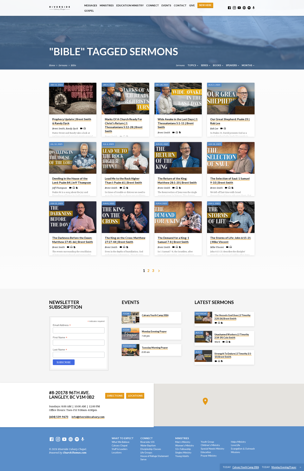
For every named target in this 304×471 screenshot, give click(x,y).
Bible (73, 65)
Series (204, 65)
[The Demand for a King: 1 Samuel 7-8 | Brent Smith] (178, 217)
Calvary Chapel (119, 445)
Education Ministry (130, 5)
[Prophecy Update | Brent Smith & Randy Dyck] (72, 98)
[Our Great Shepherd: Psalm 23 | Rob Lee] (230, 98)
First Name (60, 337)
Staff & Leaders (119, 449)
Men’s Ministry (182, 442)
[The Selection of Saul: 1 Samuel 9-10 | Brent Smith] (230, 158)
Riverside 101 (147, 442)
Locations (135, 395)
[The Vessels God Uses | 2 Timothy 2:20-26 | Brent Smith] (203, 318)
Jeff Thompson (59, 188)
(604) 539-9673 (58, 416)
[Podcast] (253, 8)
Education (206, 452)
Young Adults (182, 456)
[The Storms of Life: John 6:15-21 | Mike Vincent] (230, 217)
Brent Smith (58, 128)
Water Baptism (148, 445)
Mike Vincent (217, 247)
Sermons (63, 65)
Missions (235, 452)
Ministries (107, 5)
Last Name (60, 349)
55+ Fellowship (183, 449)
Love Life (235, 445)
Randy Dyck (72, 128)
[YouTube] (239, 8)
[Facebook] (229, 8)
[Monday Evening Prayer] (130, 334)
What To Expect (123, 438)
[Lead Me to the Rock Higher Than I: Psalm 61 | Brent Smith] (125, 158)
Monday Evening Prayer (154, 331)
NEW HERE (205, 5)
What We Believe (120, 442)
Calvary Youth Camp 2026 (155, 315)
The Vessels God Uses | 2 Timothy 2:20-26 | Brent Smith (232, 317)
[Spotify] (249, 8)
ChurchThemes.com (74, 452)
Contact (180, 5)
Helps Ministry (238, 441)
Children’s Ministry (210, 445)
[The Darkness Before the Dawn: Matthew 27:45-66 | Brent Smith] (72, 217)
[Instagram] (234, 8)
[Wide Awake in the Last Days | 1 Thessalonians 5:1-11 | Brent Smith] (178, 98)
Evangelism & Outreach (243, 448)
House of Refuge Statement (154, 456)
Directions (114, 395)
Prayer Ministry (209, 455)
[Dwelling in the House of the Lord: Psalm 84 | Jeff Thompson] (72, 158)
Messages (90, 5)
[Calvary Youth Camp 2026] (130, 318)
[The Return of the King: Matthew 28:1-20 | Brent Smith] (178, 158)
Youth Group (207, 441)
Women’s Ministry (184, 445)
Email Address (62, 325)
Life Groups (146, 452)
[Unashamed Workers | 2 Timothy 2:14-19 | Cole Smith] (203, 337)
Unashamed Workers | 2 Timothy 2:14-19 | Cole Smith (231, 336)
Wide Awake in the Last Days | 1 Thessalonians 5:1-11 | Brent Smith (178, 123)
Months (247, 65)
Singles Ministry (183, 452)
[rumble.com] (244, 8)
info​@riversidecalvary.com (88, 416)
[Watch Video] (81, 128)
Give (192, 5)
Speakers (231, 65)
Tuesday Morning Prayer (155, 347)
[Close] (300, 467)
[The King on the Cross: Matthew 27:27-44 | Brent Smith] (125, 217)
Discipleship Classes (150, 449)
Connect (152, 5)
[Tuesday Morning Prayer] (130, 350)
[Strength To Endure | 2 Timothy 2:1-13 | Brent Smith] (203, 356)
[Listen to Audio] (84, 128)
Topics (192, 65)
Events (166, 5)
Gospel (89, 10)
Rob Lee (214, 128)
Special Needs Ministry (212, 448)
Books (217, 65)
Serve (143, 459)
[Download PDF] (127, 136)
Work (217, 342)
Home (52, 65)
